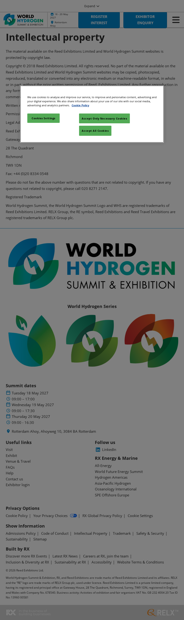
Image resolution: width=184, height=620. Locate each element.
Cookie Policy (80, 105)
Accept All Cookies (95, 130)
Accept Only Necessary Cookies (104, 118)
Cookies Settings (43, 118)
